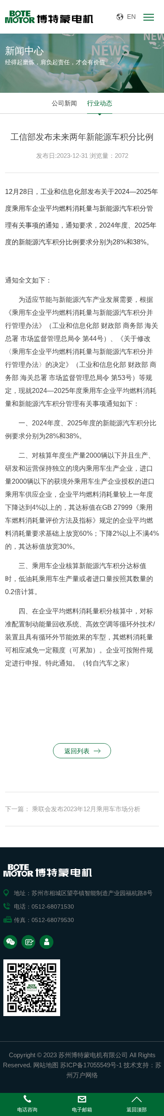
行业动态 (99, 103)
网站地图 (45, 1065)
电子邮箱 (82, 1110)
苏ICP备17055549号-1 (91, 1065)
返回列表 (77, 750)
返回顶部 (137, 1110)
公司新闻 (64, 103)
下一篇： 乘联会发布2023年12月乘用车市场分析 (72, 808)
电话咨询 (27, 1110)
